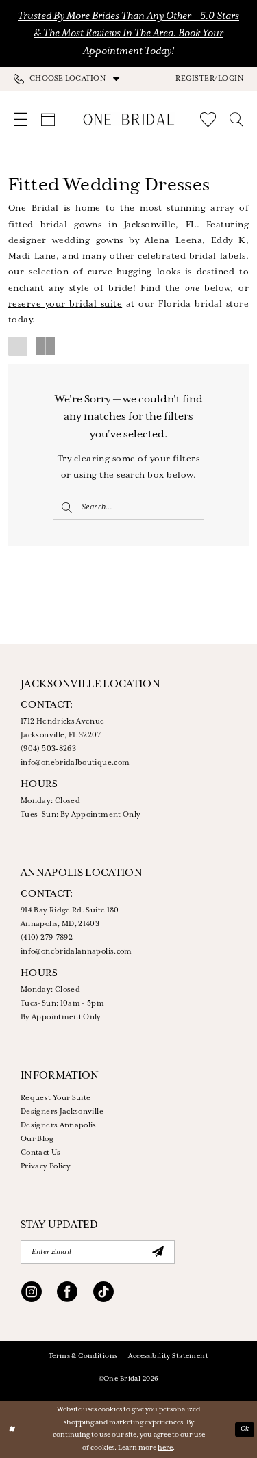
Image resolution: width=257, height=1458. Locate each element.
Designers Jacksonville (62, 1112)
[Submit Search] (67, 507)
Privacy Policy (46, 1166)
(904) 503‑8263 (48, 749)
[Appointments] (48, 119)
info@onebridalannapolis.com (76, 951)
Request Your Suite (55, 1098)
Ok (245, 1429)
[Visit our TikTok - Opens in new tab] (103, 1294)
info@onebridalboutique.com (75, 762)
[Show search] (236, 119)
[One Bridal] (128, 119)
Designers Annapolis (59, 1125)
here (165, 1448)
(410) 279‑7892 (47, 938)
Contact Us (41, 1153)
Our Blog (37, 1139)
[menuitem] (71, 78)
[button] (209, 79)
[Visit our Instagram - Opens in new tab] (31, 1294)
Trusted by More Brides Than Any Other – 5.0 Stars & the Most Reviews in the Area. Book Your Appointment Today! (128, 33)
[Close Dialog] (11, 1429)
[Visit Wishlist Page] (208, 119)
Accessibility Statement (168, 1356)
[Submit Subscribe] (157, 1252)
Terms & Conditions (83, 1356)
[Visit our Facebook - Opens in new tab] (67, 1294)
